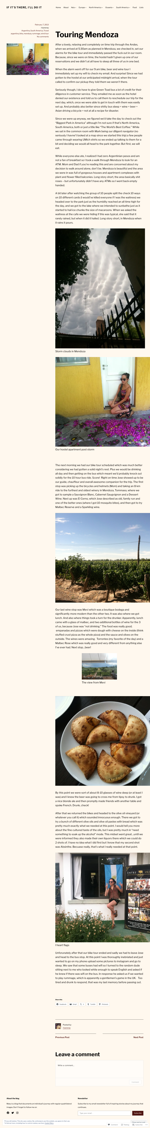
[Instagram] (17, 1112)
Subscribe (138, 1113)
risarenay (67, 1028)
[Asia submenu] (75, 7)
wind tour (45, 33)
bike (21, 33)
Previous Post (62, 1037)
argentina (15, 33)
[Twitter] (12, 1112)
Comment (135, 1082)
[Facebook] (8, 1112)
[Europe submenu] (85, 7)
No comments (43, 36)
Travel (46, 31)
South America (36, 31)
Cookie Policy (49, 1123)
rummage (36, 33)
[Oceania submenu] (113, 7)
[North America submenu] (102, 7)
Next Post (138, 1037)
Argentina (25, 31)
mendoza (27, 33)
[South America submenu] (129, 7)
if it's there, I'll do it (24, 7)
